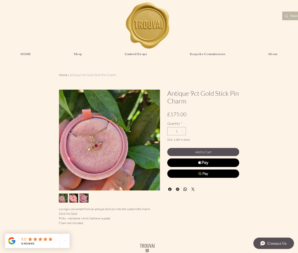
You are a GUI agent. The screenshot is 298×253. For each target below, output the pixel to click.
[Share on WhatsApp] (185, 189)
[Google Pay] (203, 173)
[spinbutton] (177, 131)
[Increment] (182, 131)
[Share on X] (193, 189)
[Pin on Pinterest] (177, 189)
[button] (77, 54)
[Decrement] (171, 131)
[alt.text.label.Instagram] (147, 251)
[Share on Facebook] (169, 189)
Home (63, 75)
